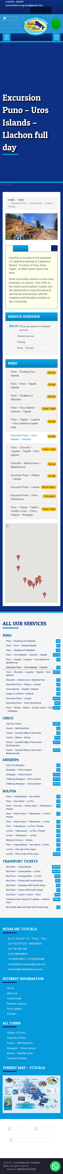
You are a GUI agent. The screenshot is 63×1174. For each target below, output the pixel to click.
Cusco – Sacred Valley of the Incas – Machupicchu (33, 744)
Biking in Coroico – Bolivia (33, 840)
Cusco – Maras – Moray (33, 737)
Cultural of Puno (16, 1037)
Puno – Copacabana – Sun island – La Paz (33, 844)
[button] (9, 226)
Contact (11, 1013)
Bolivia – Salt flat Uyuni (20, 1053)
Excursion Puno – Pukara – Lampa (33, 477)
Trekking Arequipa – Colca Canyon (33, 779)
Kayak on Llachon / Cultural (33, 693)
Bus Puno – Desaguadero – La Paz (33, 876)
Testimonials (14, 998)
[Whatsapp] (43, 10)
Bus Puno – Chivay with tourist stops (33, 880)
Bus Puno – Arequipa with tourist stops (33, 885)
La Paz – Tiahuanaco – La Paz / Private (33, 830)
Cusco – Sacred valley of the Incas (33, 733)
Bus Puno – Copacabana (33, 866)
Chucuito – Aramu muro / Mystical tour (33, 465)
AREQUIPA (11, 760)
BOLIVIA (9, 791)
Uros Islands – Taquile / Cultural (33, 689)
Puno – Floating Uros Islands (33, 373)
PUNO (21, 200)
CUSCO (8, 718)
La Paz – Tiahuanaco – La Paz (33, 835)
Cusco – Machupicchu (33, 728)
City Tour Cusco (33, 723)
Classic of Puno (16, 1032)
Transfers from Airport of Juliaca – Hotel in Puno (33, 901)
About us (12, 993)
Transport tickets (17, 1058)
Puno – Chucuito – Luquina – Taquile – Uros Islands (33, 451)
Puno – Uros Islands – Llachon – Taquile (33, 409)
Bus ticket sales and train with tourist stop (33, 907)
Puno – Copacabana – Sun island (33, 796)
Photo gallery (14, 1008)
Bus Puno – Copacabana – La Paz (33, 871)
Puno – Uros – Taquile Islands (33, 385)
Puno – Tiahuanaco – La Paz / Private (33, 826)
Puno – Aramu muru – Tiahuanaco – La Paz (33, 821)
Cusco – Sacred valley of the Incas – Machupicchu (33, 752)
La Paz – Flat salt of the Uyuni (33, 849)
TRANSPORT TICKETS (20, 861)
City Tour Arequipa (33, 765)
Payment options (17, 1003)
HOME (11, 200)
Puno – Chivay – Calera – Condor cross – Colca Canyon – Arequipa (33, 511)
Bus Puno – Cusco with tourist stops (33, 889)
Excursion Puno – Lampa (33, 487)
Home (10, 988)
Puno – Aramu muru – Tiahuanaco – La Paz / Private (33, 815)
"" (26, 1169)
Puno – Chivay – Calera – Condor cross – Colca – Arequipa (33, 709)
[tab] (9, 248)
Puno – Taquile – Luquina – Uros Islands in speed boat (33, 423)
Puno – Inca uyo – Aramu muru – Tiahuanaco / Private (33, 807)
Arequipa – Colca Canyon (33, 769)
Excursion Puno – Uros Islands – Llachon (33, 437)
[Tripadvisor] (49, 10)
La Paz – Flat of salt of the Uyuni (33, 854)
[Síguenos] (32, 10)
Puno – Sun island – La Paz (33, 801)
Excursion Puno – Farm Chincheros (33, 497)
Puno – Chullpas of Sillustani (33, 397)
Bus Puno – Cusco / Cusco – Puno (33, 894)
